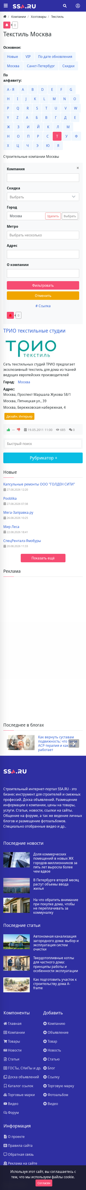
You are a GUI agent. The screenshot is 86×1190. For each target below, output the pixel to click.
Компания (16, 169)
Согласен (43, 1183)
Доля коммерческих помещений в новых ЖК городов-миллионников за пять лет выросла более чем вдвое (55, 862)
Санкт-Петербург (41, 65)
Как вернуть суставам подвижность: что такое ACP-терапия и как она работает (53, 743)
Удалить (53, 216)
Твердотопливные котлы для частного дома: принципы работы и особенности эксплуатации (55, 964)
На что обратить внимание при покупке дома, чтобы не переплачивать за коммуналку (55, 906)
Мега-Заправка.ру (18, 512)
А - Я (10, 89)
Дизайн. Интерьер (19, 416)
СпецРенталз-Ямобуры (22, 541)
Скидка (13, 188)
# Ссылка (43, 305)
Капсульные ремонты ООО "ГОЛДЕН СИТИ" (39, 484)
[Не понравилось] (18, 429)
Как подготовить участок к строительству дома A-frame (55, 983)
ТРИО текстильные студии (34, 330)
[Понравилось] (8, 429)
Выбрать (70, 216)
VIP (28, 56)
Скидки (68, 65)
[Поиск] (64, 6)
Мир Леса (11, 527)
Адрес (12, 245)
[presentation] (12, 743)
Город (12, 207)
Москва (13, 65)
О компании (18, 264)
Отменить (43, 295)
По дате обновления (55, 56)
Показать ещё (43, 558)
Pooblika (10, 498)
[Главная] (4, 16)
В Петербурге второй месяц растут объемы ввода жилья (56, 884)
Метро (12, 226)
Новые (12, 56)
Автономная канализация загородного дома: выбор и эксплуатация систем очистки (56, 942)
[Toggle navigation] (78, 6)
